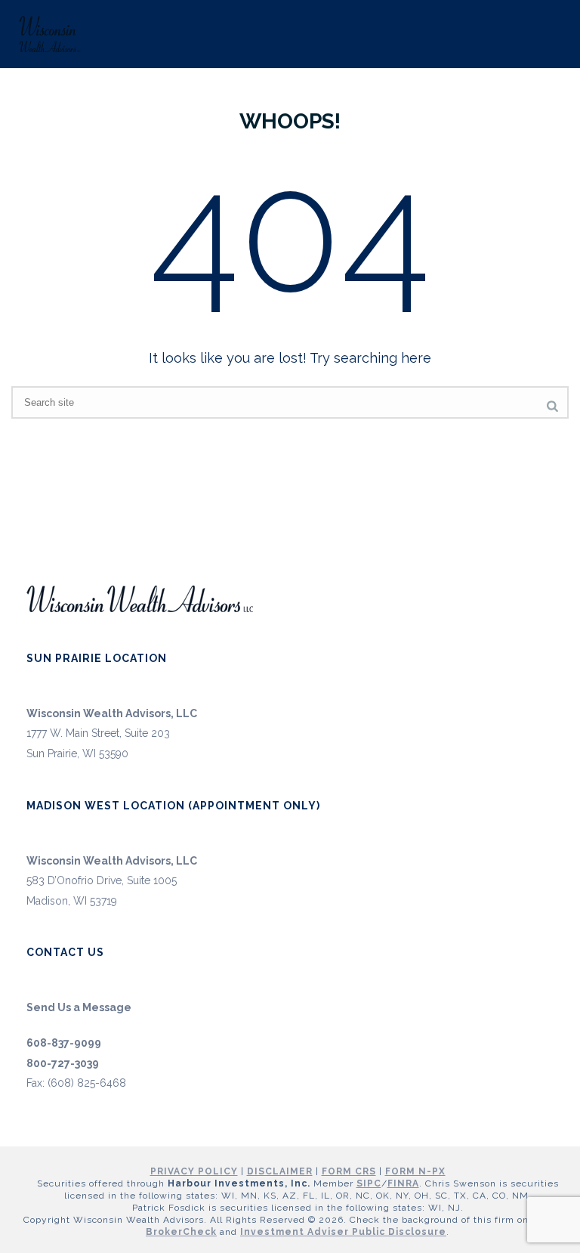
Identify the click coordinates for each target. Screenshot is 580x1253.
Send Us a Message (78, 1007)
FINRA (403, 1183)
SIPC (368, 1183)
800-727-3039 (62, 1063)
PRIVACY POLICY (194, 1171)
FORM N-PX (415, 1171)
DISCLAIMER (280, 1171)
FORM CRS (349, 1171)
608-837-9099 (63, 1043)
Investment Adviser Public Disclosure (343, 1232)
